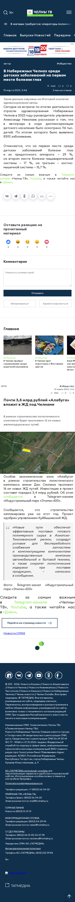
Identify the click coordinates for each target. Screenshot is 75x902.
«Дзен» (7, 182)
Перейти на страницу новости (26, 622)
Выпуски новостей (35, 35)
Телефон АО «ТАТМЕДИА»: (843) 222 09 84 (29, 853)
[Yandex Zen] (9, 675)
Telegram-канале (30, 602)
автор (7, 63)
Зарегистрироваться (55, 303)
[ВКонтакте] (6, 196)
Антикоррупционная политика (23, 848)
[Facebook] (58, 675)
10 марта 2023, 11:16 (64, 389)
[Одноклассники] (24, 196)
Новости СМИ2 (14, 633)
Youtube (35, 178)
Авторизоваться (20, 303)
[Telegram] (15, 196)
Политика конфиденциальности (24, 783)
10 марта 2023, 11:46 (15, 90)
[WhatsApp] (33, 196)
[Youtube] (38, 675)
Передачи (62, 35)
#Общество (64, 63)
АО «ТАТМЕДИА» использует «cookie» (26, 771)
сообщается (13, 497)
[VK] (18, 675)
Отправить (38, 293)
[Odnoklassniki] (48, 675)
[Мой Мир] (41, 196)
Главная (10, 35)
